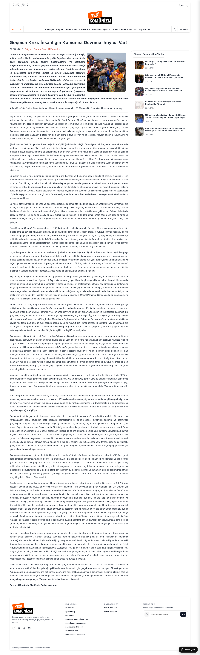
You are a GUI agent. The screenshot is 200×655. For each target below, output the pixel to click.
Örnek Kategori (110, 608)
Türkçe (184, 5)
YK (19, 29)
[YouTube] (27, 5)
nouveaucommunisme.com (76, 619)
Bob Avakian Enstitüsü (75, 634)
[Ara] (175, 29)
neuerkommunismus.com (76, 623)
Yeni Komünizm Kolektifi (77, 29)
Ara (183, 614)
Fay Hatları (144, 29)
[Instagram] (23, 5)
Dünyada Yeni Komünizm (123, 29)
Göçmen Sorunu (33, 49)
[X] (18, 5)
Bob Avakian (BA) (100, 29)
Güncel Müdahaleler (51, 49)
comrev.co (69, 615)
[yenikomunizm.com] (100, 18)
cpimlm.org (70, 612)
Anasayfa (49, 29)
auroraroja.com (71, 631)
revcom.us (69, 608)
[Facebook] (14, 5)
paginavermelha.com (74, 627)
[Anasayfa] (13, 29)
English (59, 29)
